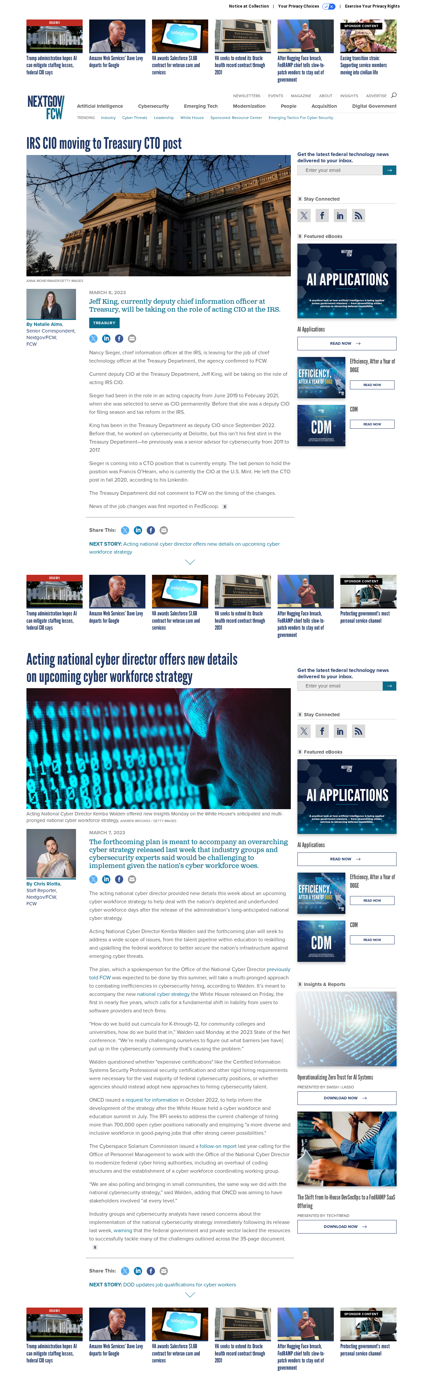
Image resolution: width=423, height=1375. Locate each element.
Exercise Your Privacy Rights (372, 6)
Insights (349, 96)
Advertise (376, 96)
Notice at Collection (249, 6)
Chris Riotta (47, 883)
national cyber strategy (163, 994)
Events (275, 96)
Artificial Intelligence (100, 106)
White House (192, 118)
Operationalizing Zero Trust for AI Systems (335, 1077)
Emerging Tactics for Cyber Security (301, 118)
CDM (354, 409)
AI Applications (311, 329)
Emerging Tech (201, 106)
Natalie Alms (48, 324)
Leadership (164, 118)
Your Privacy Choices (299, 6)
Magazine (301, 96)
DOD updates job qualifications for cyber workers (179, 1284)
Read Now (341, 343)
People (288, 106)
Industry (108, 118)
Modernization (249, 106)
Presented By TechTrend (323, 1216)
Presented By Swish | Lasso (325, 1087)
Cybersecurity (153, 106)
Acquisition (324, 106)
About (325, 96)
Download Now (341, 1098)
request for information (152, 1100)
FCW (31, 344)
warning (123, 1230)
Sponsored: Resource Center (236, 118)
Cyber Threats (134, 118)
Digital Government (374, 106)
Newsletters (246, 96)
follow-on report (218, 1146)
